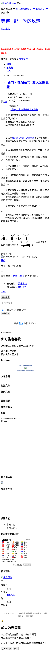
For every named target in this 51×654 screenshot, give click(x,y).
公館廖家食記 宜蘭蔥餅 (23, 138)
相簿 (9, 64)
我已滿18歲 (6, 649)
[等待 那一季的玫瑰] (25, 368)
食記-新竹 (22, 287)
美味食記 (22, 283)
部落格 (10, 68)
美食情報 (23, 59)
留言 (22, 276)
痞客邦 (16, 276)
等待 (3, 260)
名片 (9, 71)
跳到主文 (5, 28)
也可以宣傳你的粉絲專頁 (25, 371)
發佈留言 (5, 314)
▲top (3, 291)
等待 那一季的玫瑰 (20, 21)
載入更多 (5, 297)
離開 (15, 649)
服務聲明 (29, 616)
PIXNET (13, 613)
